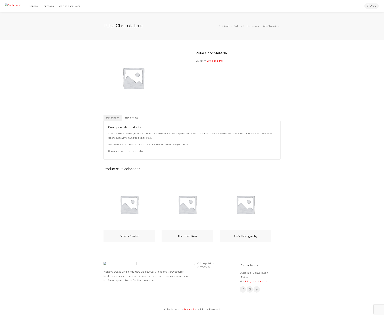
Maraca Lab (190, 309)
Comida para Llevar (69, 6)
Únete (372, 6)
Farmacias (48, 6)
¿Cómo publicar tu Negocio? (205, 265)
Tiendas (33, 6)
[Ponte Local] (13, 5)
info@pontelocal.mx (256, 281)
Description (112, 117)
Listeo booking (215, 60)
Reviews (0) (131, 117)
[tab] (113, 118)
